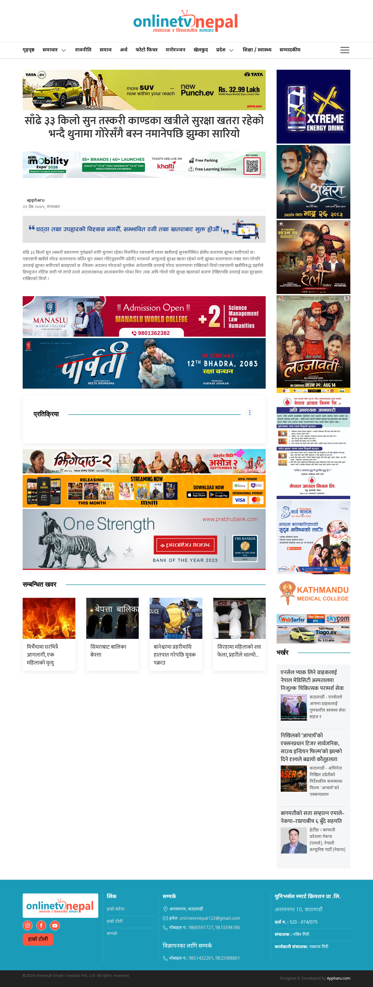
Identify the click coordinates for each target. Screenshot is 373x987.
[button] (344, 50)
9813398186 (227, 928)
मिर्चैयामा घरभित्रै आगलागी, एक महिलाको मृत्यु (42, 655)
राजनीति (83, 50)
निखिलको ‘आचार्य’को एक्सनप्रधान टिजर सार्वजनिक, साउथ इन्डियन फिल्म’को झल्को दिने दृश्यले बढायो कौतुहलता (311, 747)
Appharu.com (338, 978)
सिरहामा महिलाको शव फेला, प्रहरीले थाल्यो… (239, 651)
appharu (36, 200)
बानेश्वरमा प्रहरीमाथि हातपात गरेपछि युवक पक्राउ (175, 655)
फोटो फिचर (147, 50)
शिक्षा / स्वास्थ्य (257, 50)
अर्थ (124, 50)
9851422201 (201, 959)
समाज (106, 50)
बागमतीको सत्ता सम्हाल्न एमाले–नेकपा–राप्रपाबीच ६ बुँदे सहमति (313, 817)
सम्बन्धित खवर (39, 585)
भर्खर (282, 653)
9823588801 (227, 959)
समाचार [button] (50, 50)
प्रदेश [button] (221, 50)
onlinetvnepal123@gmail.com (210, 919)
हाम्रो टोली (38, 939)
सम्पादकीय (290, 50)
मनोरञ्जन (175, 50)
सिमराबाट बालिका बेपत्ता (108, 651)
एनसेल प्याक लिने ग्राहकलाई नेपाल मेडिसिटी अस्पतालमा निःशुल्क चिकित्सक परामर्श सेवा (312, 680)
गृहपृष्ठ (28, 50)
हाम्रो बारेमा (116, 909)
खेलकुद (201, 50)
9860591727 (201, 928)
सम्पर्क (112, 934)
